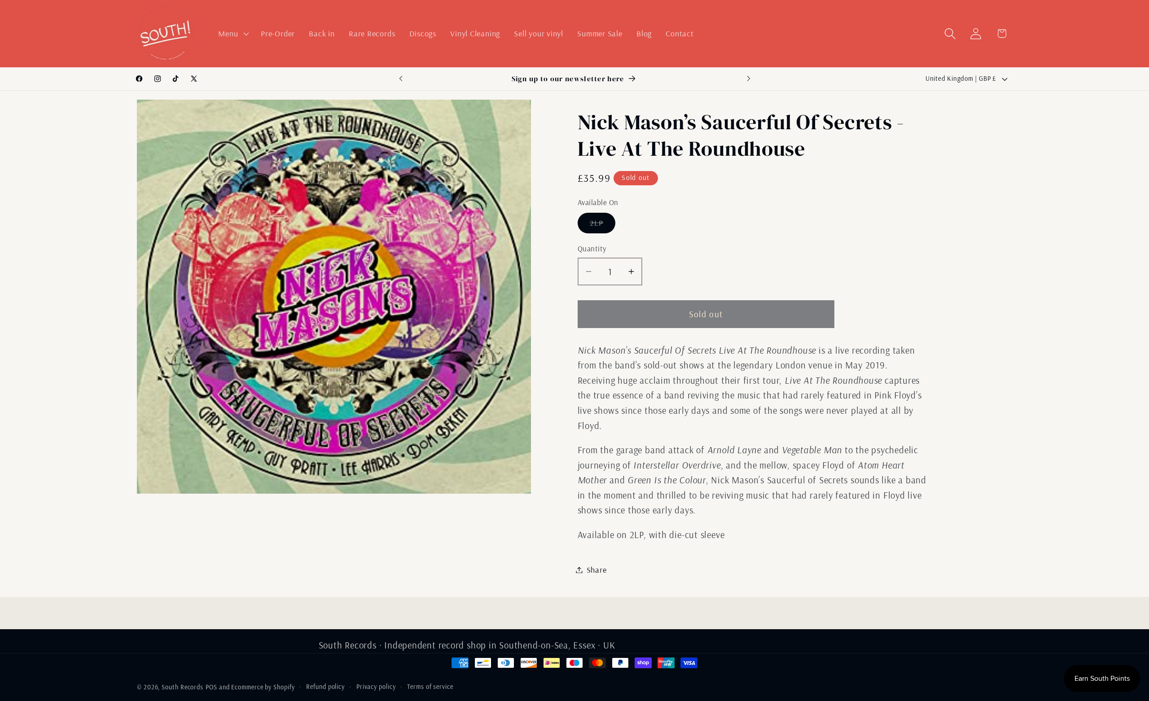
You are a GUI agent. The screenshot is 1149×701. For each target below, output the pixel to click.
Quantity (592, 248)
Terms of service (430, 687)
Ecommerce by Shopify (262, 687)
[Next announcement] (749, 79)
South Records (182, 687)
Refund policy (325, 687)
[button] (232, 34)
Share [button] (597, 570)
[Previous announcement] (401, 79)
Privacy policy (376, 687)
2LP (603, 225)
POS (211, 687)
